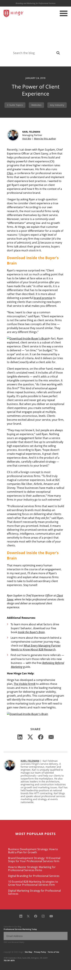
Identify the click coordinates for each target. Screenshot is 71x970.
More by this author (45, 138)
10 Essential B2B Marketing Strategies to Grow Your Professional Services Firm (33, 883)
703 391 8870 (9, 960)
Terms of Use (53, 952)
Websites (36, 105)
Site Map (28, 952)
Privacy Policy (40, 952)
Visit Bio (26, 138)
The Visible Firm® (25, 684)
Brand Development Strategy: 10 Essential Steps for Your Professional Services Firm (34, 859)
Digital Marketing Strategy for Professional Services (34, 892)
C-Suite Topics (15, 105)
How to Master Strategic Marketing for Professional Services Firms (32, 868)
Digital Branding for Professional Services (33, 876)
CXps (10, 173)
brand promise (43, 298)
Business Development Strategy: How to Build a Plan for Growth (33, 850)
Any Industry (57, 105)
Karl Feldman (30, 760)
